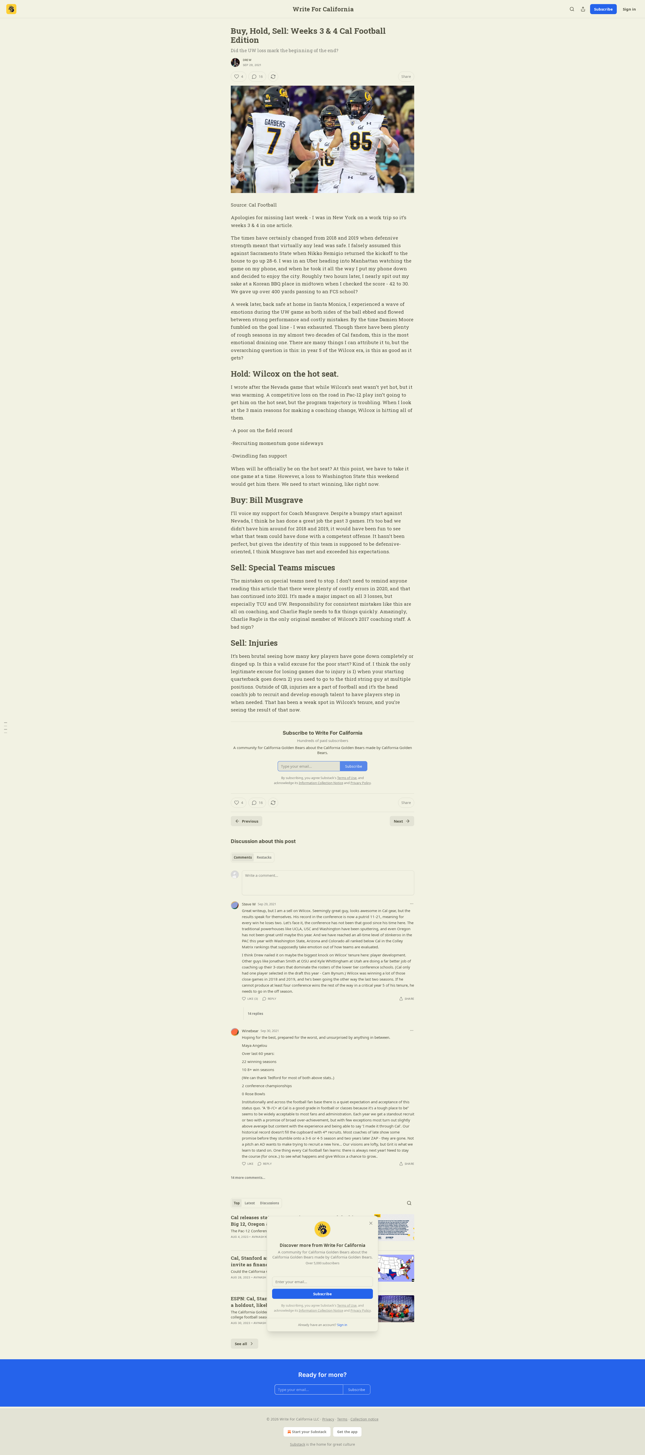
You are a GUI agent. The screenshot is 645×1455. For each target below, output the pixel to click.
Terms (342, 1419)
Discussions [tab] (269, 1203)
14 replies (255, 1013)
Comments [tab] (243, 857)
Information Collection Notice (321, 1310)
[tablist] (252, 857)
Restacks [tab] (264, 857)
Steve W (249, 904)
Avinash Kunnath (265, 1237)
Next (398, 821)
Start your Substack (309, 1431)
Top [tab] (237, 1203)
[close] (371, 1223)
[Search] (572, 9)
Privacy (328, 1419)
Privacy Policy (360, 1310)
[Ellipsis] (412, 904)
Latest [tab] (250, 1203)
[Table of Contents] (5, 727)
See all (241, 1343)
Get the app (347, 1431)
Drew (247, 60)
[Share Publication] (583, 9)
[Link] (224, 374)
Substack (297, 1444)
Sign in (629, 9)
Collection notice (364, 1419)
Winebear (250, 1030)
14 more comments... (248, 1177)
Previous (250, 821)
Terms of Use (347, 1305)
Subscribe (603, 9)
